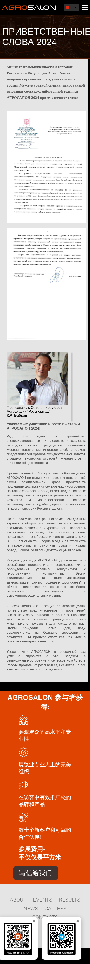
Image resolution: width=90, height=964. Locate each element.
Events (42, 899)
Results (69, 899)
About (18, 899)
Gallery (56, 908)
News (30, 908)
